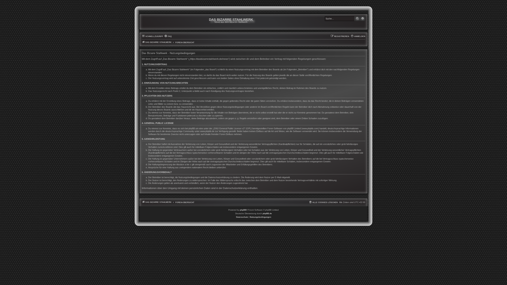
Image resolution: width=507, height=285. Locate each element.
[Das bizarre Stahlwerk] (158, 21)
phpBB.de (267, 213)
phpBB (243, 210)
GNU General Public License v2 (229, 128)
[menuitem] (168, 36)
